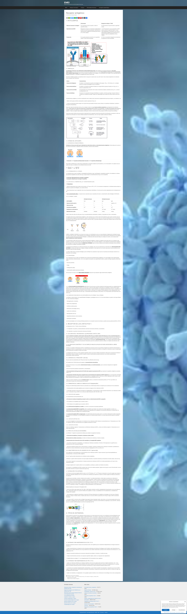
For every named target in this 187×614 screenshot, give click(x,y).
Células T (73, 576)
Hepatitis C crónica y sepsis (69, 596)
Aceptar (165, 609)
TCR (85, 576)
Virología (82, 7)
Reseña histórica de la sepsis (70, 602)
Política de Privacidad (172, 612)
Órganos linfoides (87, 590)
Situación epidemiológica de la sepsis (71, 599)
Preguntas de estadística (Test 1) (90, 606)
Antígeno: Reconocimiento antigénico (73, 578)
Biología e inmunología (74, 7)
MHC (98, 576)
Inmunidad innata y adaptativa (90, 587)
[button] (185, 601)
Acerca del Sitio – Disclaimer (180, 612)
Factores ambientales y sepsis (70, 598)
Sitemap (106, 612)
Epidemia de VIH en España (71, 577)
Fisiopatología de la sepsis (69, 604)
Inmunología (77, 576)
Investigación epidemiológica (104, 7)
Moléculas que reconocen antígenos (73, 575)
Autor (98, 612)
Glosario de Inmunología (89, 603)
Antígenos (91, 576)
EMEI (67, 2)
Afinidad (95, 576)
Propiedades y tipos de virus (89, 591)
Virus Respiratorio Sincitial (69, 595)
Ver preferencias (182, 609)
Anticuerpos (69, 576)
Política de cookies (166, 612)
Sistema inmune (81, 576)
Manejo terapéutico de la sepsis (70, 601)
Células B (88, 576)
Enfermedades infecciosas (91, 7)
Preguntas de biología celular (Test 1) (91, 601)
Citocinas (86, 605)
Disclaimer (102, 612)
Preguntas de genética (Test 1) (90, 595)
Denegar (173, 609)
